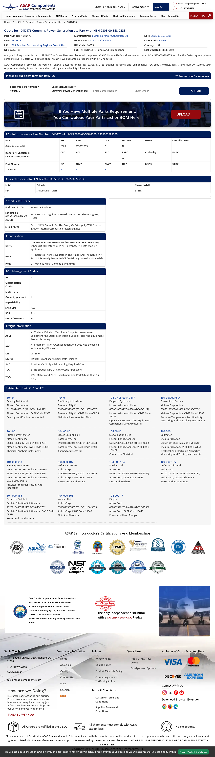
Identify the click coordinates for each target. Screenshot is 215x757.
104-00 (11, 431)
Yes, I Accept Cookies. (193, 751)
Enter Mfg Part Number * (24, 86)
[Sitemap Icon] (63, 696)
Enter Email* (141, 86)
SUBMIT (195, 91)
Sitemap (65, 689)
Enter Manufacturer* (64, 86)
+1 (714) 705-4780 (17, 667)
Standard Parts (100, 15)
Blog (163, 15)
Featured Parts (148, 15)
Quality (64, 671)
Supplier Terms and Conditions (106, 709)
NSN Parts (61, 15)
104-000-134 (117, 462)
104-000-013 (14, 462)
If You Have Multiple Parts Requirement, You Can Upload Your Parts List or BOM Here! (97, 114)
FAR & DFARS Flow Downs (141, 660)
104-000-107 (65, 462)
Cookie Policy (103, 664)
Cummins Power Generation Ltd (43, 22)
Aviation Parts (79, 15)
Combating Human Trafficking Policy (106, 679)
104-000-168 (65, 495)
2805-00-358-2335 (161, 35)
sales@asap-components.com (24, 679)
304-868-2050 (14, 672)
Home (8, 15)
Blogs (63, 683)
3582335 (16, 40)
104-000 (165, 431)
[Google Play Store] (170, 706)
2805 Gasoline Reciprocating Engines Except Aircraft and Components (49, 45)
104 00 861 (116, 431)
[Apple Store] (165, 706)
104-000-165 (168, 462)
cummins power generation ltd (110, 35)
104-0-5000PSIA (170, 398)
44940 (162, 40)
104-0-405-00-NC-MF (122, 398)
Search (159, 6)
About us (18, 15)
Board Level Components (38, 15)
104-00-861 (65, 431)
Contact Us (173, 15)
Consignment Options (143, 668)
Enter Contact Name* (104, 86)
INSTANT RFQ (197, 15)
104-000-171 (117, 495)
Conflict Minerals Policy (108, 671)
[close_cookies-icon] (212, 751)
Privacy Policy (103, 658)
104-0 (10, 398)
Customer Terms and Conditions (107, 699)
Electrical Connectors (124, 15)
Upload (184, 114)
